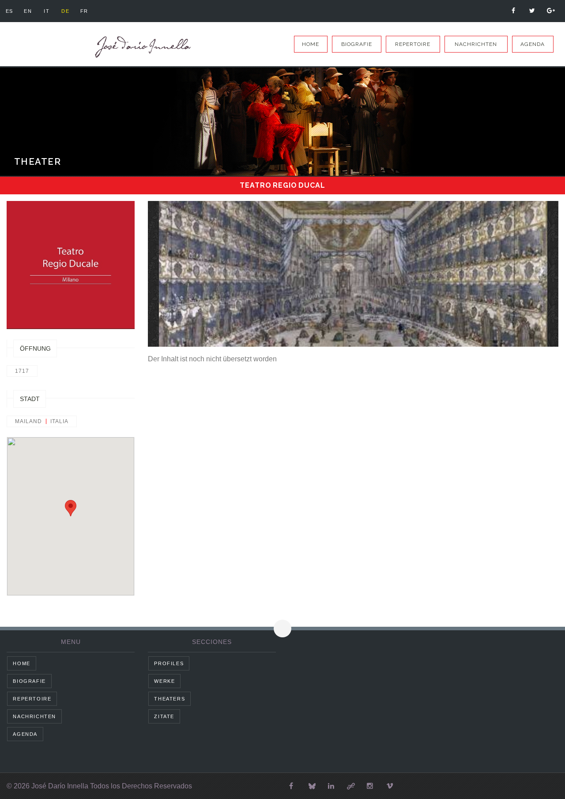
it (46, 11)
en (28, 11)
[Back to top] (282, 628)
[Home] (141, 47)
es (9, 11)
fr (84, 11)
